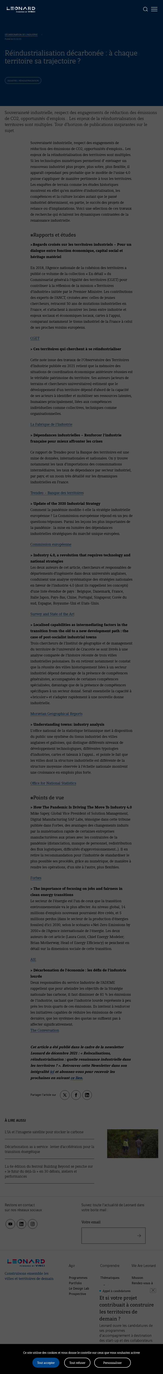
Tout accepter (46, 1362)
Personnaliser (112, 1362)
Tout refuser (77, 1362)
